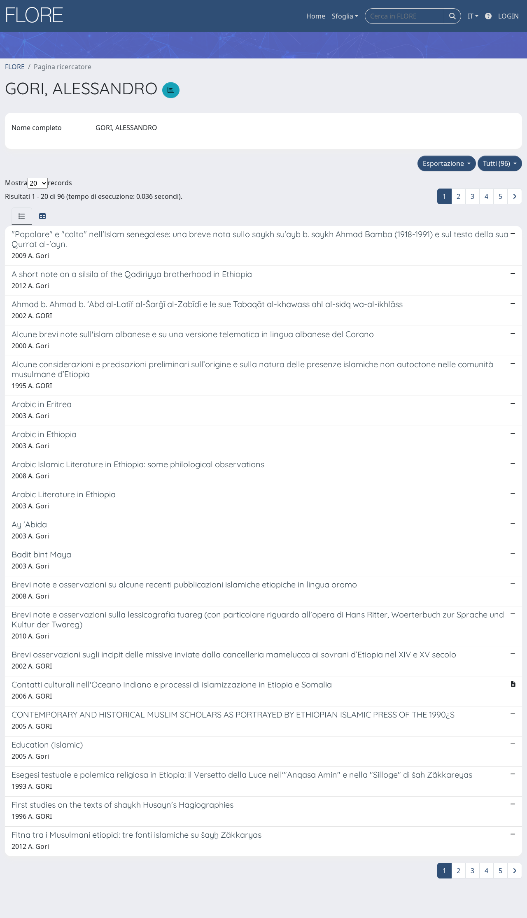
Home (315, 16)
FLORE (15, 66)
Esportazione (444, 163)
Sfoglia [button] (342, 16)
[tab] (22, 216)
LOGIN (508, 16)
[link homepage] (37, 16)
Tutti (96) (497, 163)
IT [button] (470, 16)
